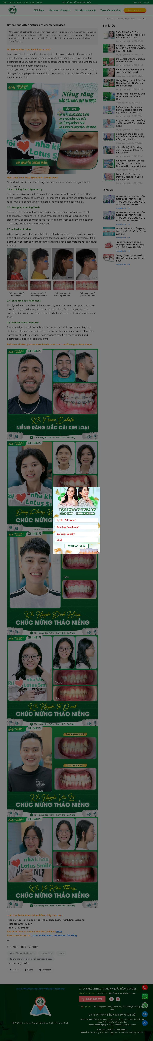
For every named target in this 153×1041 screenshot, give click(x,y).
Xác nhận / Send (76, 546)
